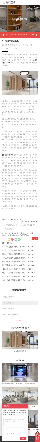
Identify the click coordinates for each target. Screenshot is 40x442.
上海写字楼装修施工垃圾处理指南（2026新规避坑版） (14, 265)
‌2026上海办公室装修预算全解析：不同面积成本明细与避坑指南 (14, 269)
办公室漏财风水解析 (10, 225)
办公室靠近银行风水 (14, 219)
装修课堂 (13, 35)
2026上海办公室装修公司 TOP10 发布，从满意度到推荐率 (14, 277)
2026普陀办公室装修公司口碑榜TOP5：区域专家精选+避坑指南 (13, 251)
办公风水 (21, 35)
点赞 (35, 239)
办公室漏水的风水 (8, 155)
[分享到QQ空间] (9, 239)
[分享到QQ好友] (15, 239)
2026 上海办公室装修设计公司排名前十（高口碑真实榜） (14, 280)
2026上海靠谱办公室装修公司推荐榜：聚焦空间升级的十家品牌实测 (14, 258)
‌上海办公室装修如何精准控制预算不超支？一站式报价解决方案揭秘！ (14, 262)
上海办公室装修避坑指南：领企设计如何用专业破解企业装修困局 (14, 273)
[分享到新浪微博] (12, 239)
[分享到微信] (19, 239)
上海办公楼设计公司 (29, 225)
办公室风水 (8, 229)
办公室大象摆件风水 (31, 221)
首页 (6, 35)
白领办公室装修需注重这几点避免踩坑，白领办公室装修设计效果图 (21, 383)
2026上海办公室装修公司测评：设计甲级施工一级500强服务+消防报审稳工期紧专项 (14, 247)
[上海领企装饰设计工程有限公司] (9, 3)
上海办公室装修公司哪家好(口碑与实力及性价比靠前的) (14, 254)
